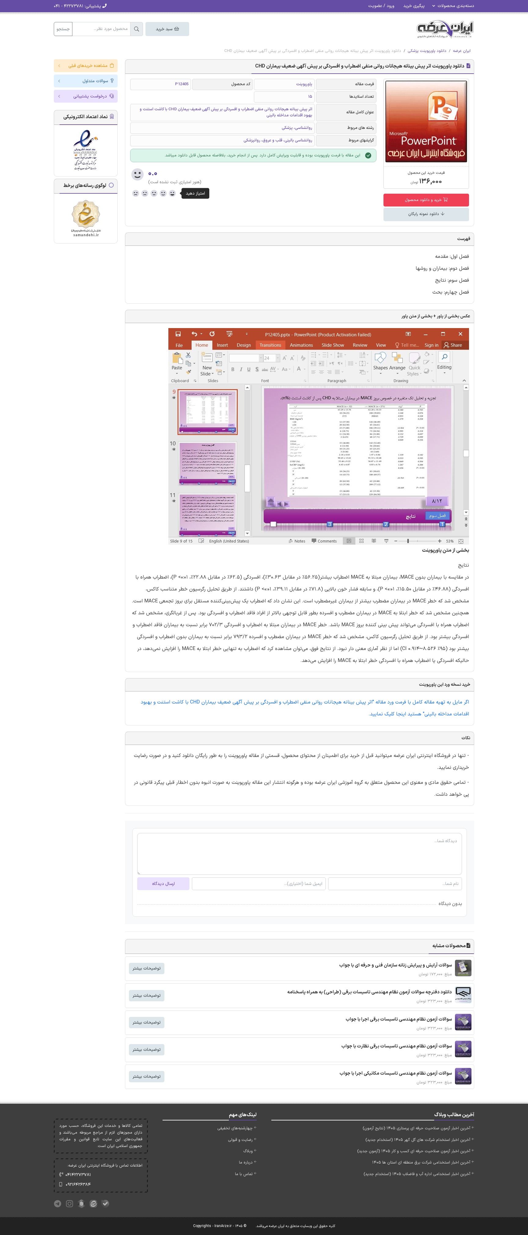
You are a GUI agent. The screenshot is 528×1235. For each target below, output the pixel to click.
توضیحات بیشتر (147, 968)
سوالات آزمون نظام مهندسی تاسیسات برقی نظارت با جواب (396, 1046)
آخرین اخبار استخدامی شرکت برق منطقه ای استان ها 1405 (421, 1163)
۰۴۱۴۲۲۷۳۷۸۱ (78, 1175)
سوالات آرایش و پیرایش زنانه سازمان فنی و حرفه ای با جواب (395, 965)
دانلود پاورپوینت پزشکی (427, 51)
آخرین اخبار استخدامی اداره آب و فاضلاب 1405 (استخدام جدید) (417, 1174)
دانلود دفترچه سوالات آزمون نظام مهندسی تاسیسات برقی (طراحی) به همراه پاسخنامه (369, 992)
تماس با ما (244, 1174)
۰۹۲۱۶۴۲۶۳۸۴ (78, 1185)
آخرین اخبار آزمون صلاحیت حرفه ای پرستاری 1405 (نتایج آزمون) (416, 1128)
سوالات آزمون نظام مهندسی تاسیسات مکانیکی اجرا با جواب (395, 1073)
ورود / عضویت (381, 6)
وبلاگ (248, 1151)
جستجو (63, 29)
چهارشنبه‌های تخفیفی (235, 1128)
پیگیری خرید (414, 6)
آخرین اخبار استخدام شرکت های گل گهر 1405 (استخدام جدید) (417, 1140)
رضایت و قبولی (240, 1140)
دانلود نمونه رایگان (424, 214)
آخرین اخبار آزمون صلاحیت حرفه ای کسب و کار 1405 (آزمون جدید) (413, 1151)
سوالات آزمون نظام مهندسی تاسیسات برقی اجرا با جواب (399, 1019)
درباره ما (246, 1163)
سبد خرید (165, 29)
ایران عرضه (462, 51)
